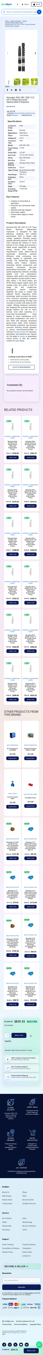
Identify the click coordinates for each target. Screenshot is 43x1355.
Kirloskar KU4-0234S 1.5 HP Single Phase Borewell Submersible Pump (12, 639)
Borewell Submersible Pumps (14, 23)
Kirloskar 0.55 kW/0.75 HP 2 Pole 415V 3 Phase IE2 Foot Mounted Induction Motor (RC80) (30, 943)
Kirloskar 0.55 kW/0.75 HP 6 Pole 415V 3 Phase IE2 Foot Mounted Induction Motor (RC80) (30, 991)
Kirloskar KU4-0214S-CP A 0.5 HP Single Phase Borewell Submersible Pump (30, 445)
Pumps (24, 21)
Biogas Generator (30, 745)
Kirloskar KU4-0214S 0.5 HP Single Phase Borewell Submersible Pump (12, 445)
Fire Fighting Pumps (30, 794)
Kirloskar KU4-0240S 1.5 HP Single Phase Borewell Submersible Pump (12, 687)
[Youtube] (21, 1345)
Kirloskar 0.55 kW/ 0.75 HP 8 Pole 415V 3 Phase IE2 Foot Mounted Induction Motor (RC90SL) (12, 943)
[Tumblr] (20, 90)
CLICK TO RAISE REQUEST (21, 367)
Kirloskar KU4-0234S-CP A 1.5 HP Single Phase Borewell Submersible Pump (30, 639)
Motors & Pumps (16, 21)
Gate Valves (12, 793)
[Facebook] (7, 90)
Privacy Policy (29, 1293)
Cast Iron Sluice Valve (12, 797)
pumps (22, 336)
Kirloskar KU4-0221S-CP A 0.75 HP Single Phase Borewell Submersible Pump (30, 494)
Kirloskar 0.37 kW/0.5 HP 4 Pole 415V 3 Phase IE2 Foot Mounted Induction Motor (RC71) (13, 894)
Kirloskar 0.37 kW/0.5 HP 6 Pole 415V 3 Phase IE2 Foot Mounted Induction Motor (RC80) (30, 894)
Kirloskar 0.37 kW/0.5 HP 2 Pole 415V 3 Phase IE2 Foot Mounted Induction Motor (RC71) (30, 846)
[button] (7, 53)
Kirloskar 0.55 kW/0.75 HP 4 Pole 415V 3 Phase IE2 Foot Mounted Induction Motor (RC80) (12, 991)
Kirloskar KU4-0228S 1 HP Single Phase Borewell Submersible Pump (12, 590)
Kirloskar (15, 115)
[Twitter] (12, 90)
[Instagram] (10, 1345)
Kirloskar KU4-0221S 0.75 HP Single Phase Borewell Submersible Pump (12, 494)
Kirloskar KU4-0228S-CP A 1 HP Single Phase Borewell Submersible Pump (30, 590)
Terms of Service (21, 1332)
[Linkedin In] (27, 1345)
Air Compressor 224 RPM (12, 749)
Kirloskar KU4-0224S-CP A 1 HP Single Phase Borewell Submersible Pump (30, 542)
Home (7, 21)
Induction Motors (12, 839)
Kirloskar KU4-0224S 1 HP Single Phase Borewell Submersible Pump (12, 542)
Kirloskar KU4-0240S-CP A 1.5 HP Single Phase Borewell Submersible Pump (30, 687)
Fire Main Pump (30, 798)
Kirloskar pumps (19, 332)
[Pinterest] (16, 90)
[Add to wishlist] (17, 421)
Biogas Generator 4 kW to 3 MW (30, 749)
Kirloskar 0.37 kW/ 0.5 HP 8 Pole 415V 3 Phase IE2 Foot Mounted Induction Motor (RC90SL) (12, 846)
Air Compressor (12, 745)
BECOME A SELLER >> (16, 1266)
